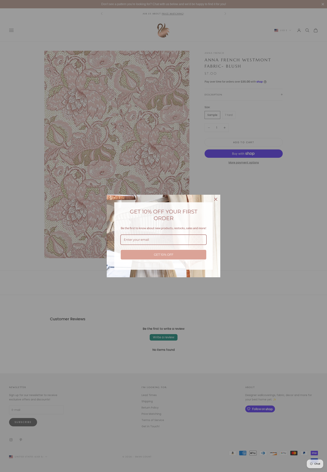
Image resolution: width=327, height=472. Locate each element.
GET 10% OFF (163, 254)
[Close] (215, 199)
